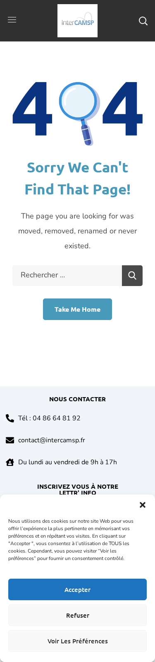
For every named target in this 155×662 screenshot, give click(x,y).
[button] (142, 505)
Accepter (77, 589)
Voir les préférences (78, 641)
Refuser (77, 615)
